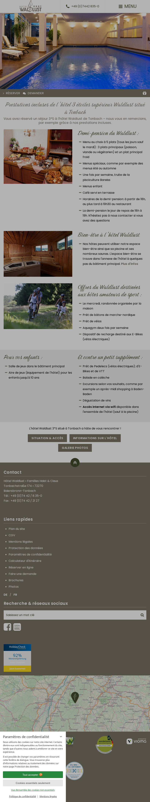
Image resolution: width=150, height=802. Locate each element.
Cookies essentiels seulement (33, 783)
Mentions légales (48, 796)
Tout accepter (30, 774)
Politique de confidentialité (22, 796)
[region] (33, 754)
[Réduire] (61, 736)
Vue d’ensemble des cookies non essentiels (33, 790)
